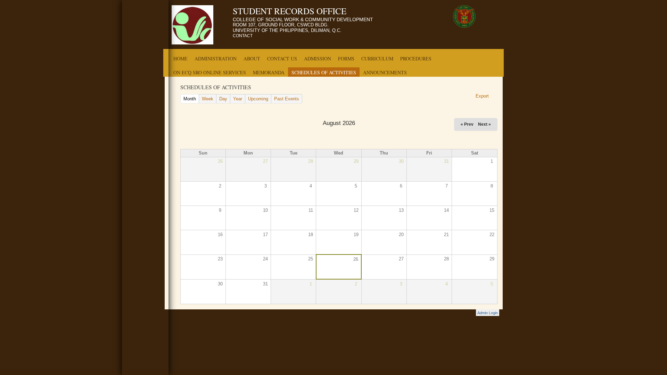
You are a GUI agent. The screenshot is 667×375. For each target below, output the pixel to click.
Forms (346, 58)
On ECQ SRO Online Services (209, 72)
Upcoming (258, 98)
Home (180, 58)
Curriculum (377, 58)
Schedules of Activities (323, 72)
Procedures (415, 58)
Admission (317, 58)
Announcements (385, 72)
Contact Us (282, 58)
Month (191, 98)
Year (237, 98)
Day (223, 98)
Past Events (286, 98)
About (252, 58)
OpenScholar (458, 313)
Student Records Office (289, 11)
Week (207, 98)
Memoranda (269, 72)
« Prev (467, 124)
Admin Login (487, 313)
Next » (484, 124)
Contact (243, 35)
